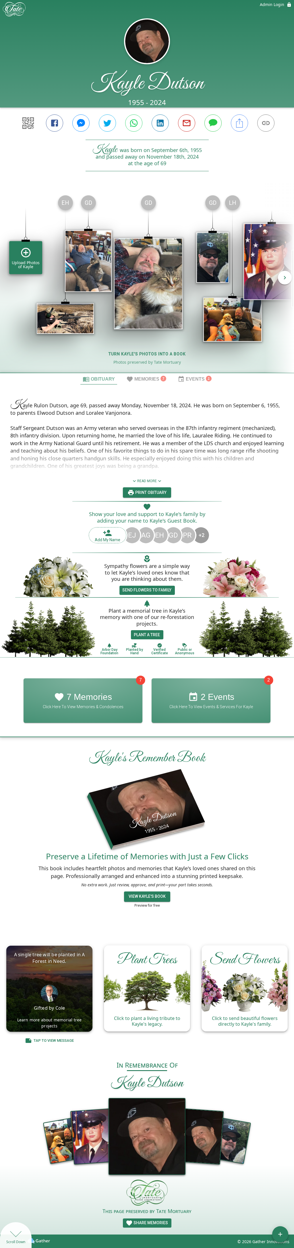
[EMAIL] (186, 123)
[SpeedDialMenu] (280, 1234)
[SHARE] (239, 123)
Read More (147, 481)
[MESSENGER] (81, 123)
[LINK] (265, 123)
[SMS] (213, 123)
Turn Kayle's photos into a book (147, 354)
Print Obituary (150, 492)
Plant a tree (147, 634)
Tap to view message (54, 1040)
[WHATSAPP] (133, 123)
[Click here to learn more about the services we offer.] (147, 1193)
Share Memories (150, 1222)
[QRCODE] (28, 123)
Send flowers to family (146, 590)
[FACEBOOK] (54, 123)
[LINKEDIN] (160, 123)
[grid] (147, 281)
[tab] (98, 379)
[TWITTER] (107, 123)
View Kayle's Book (147, 896)
